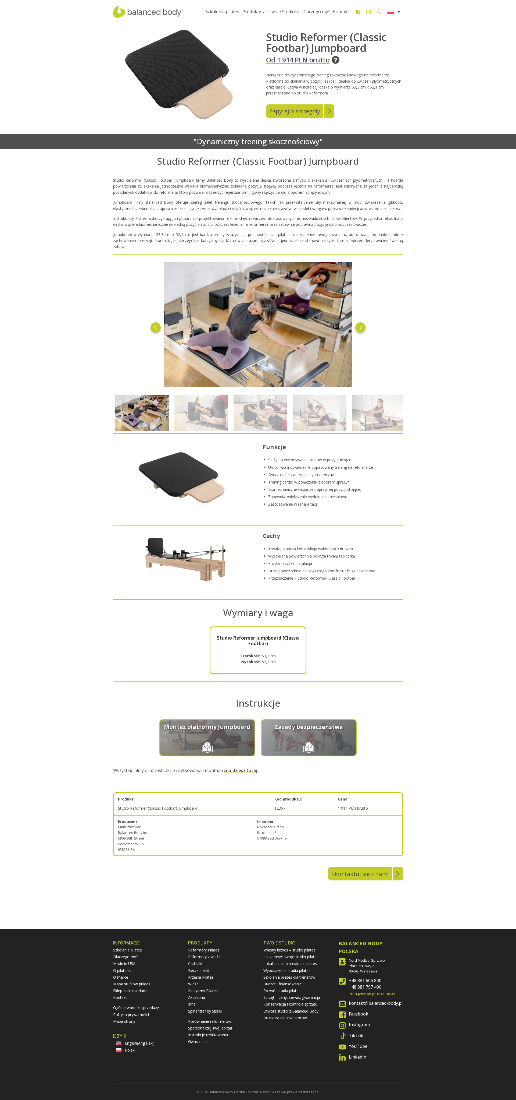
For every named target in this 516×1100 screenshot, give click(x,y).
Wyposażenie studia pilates (286, 970)
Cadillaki (195, 963)
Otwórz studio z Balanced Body (290, 1011)
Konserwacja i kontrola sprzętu (290, 1004)
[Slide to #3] (319, 413)
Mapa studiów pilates (131, 983)
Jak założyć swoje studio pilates (290, 956)
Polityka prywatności (131, 1014)
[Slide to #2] (260, 413)
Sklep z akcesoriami (130, 990)
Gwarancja (197, 1041)
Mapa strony (124, 1021)
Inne (192, 1004)
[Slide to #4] (379, 413)
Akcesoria (196, 997)
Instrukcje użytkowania (208, 1034)
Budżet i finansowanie (282, 983)
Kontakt (341, 12)
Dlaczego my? (316, 12)
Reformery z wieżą (204, 956)
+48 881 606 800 (365, 980)
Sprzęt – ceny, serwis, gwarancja (291, 997)
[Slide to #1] (142, 413)
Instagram (359, 1025)
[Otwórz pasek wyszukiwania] (379, 11)
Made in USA (124, 963)
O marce (120, 977)
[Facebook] (358, 12)
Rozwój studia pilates (281, 990)
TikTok (356, 1035)
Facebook (358, 1014)
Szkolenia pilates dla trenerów (289, 977)
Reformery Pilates (203, 950)
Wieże (193, 983)
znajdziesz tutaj (241, 770)
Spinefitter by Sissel (205, 1011)
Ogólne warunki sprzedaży (136, 1007)
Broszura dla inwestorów (285, 1017)
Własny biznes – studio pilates (289, 950)
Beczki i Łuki (198, 970)
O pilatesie (122, 970)
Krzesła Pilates (201, 977)
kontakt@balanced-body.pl (376, 1003)
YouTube (358, 1046)
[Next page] (360, 327)
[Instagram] (368, 12)
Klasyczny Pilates (203, 990)
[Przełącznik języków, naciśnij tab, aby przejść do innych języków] (393, 12)
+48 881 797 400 (365, 987)
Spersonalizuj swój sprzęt (210, 1028)
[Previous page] (155, 327)
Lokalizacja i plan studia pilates (290, 963)
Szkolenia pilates (222, 12)
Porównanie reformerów (209, 1021)
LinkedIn (357, 1057)
